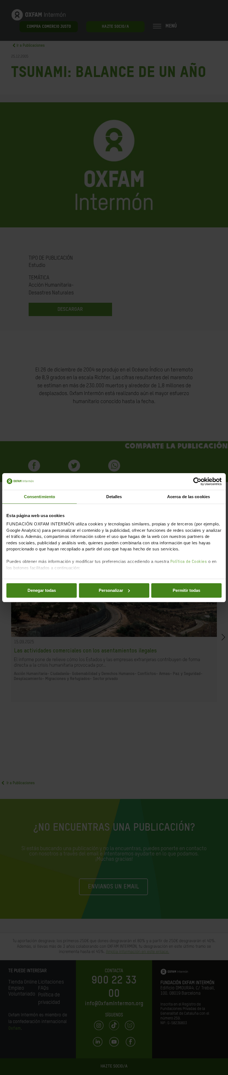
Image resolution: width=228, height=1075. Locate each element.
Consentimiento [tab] (39, 496)
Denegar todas (42, 590)
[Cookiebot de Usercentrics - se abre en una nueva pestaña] (197, 481)
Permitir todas (186, 590)
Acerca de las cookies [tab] (188, 496)
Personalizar (111, 590)
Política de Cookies (188, 562)
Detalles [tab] (114, 496)
